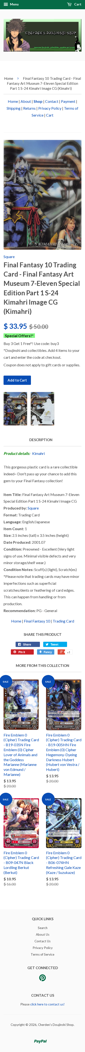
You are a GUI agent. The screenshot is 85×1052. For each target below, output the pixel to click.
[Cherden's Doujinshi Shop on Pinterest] (42, 979)
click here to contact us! (47, 1004)
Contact (51, 101)
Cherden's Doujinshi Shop (56, 1025)
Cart (77, 4)
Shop (38, 101)
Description (40, 440)
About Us (42, 934)
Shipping (14, 108)
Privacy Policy (49, 108)
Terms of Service (42, 954)
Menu (14, 4)
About (26, 101)
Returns (29, 108)
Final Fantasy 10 (37, 621)
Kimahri (38, 453)
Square (9, 256)
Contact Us (42, 941)
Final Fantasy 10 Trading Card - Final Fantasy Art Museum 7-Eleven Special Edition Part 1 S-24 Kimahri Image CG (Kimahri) (44, 83)
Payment (68, 101)
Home (8, 78)
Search (42, 928)
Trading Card (63, 621)
